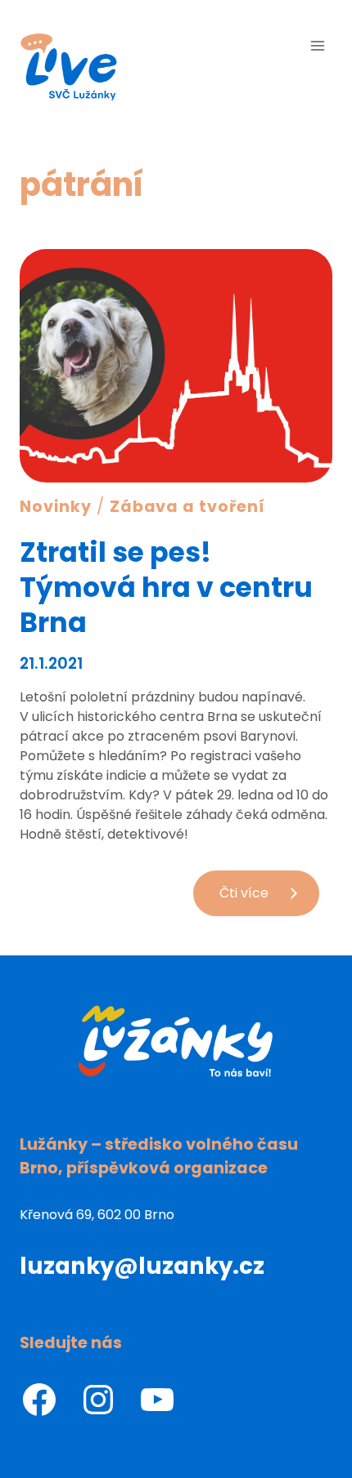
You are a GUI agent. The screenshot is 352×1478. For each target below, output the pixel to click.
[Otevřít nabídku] (317, 45)
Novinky (56, 507)
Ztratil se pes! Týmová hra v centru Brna (166, 587)
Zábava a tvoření (187, 507)
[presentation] (176, 366)
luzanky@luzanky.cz (142, 1266)
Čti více (269, 899)
